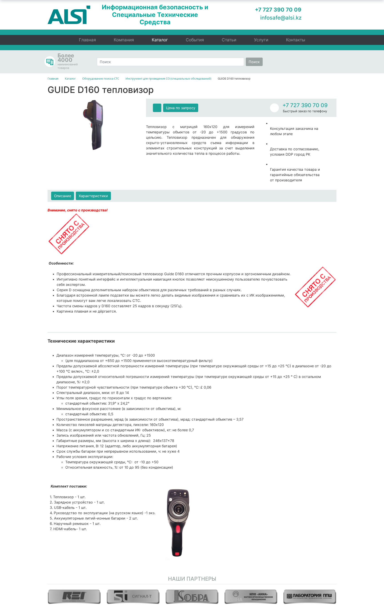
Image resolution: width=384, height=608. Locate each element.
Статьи (229, 39)
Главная (87, 39)
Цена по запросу (180, 108)
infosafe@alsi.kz (281, 17)
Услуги (261, 39)
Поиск (254, 62)
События (195, 39)
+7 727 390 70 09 (305, 105)
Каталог (160, 39)
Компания (124, 39)
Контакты (295, 39)
